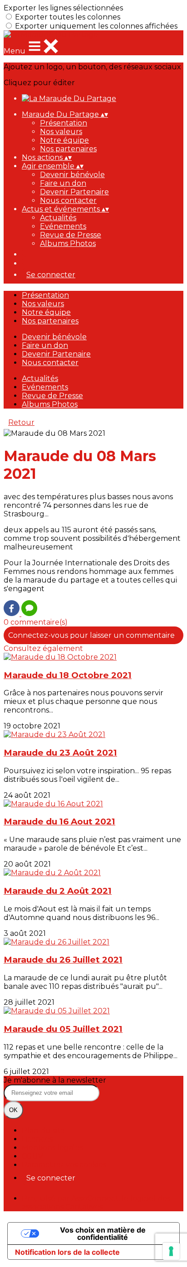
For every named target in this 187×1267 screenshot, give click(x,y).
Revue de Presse (70, 235)
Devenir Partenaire (74, 192)
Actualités (58, 217)
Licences (37, 1139)
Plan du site (43, 1130)
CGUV (32, 1156)
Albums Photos (68, 243)
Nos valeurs (61, 131)
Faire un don (63, 183)
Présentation (63, 123)
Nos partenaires (68, 149)
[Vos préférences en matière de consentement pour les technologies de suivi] (171, 1251)
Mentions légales (52, 1147)
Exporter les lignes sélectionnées (63, 8)
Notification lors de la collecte (67, 1252)
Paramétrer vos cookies (64, 1165)
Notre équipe (64, 140)
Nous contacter (68, 200)
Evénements (63, 226)
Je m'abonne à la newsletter (55, 1080)
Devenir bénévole (72, 174)
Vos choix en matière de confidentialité (103, 1233)
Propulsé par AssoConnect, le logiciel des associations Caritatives (96, 1202)
